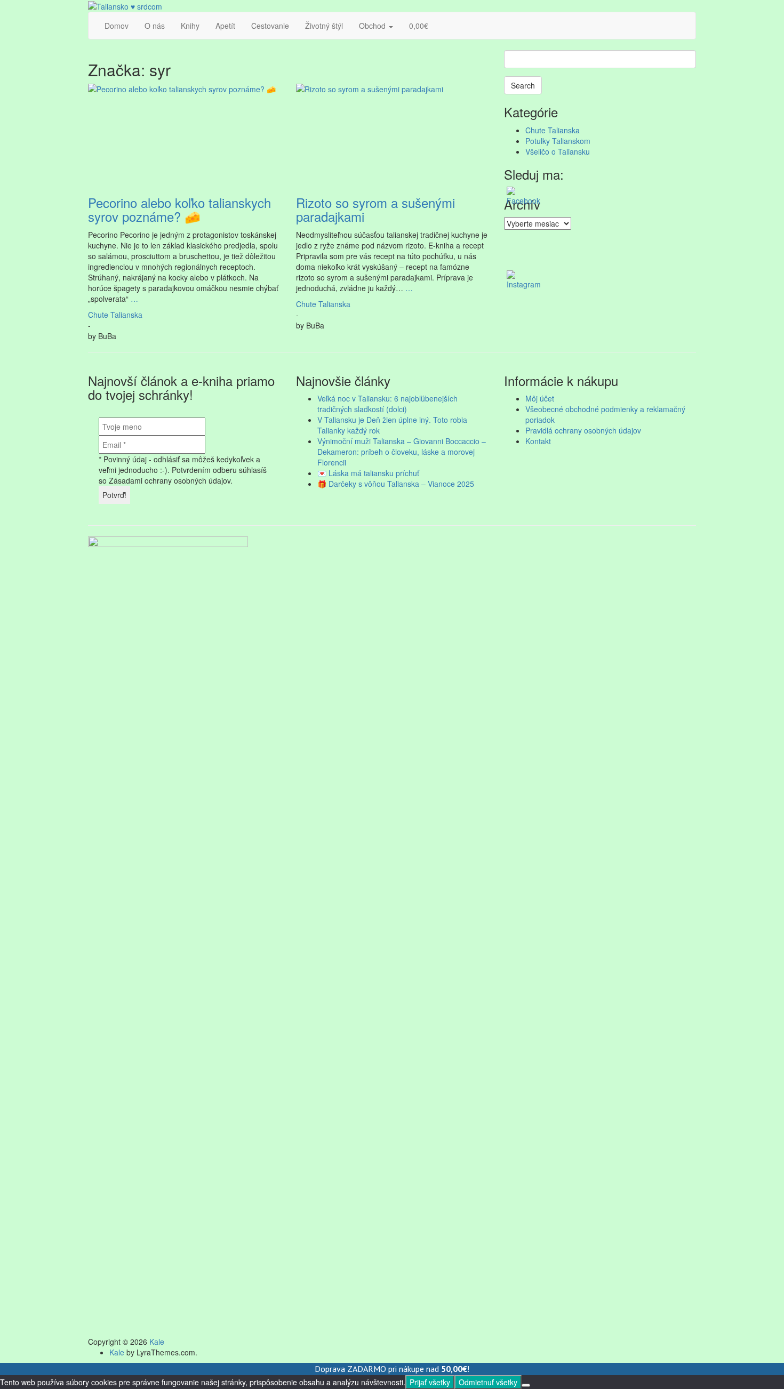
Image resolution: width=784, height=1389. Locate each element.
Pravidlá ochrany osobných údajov (583, 430)
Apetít (225, 25)
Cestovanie (270, 25)
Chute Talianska (115, 314)
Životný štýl (324, 25)
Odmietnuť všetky (488, 1382)
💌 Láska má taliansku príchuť (368, 473)
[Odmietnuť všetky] (526, 1385)
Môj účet (539, 398)
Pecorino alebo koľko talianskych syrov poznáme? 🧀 (179, 209)
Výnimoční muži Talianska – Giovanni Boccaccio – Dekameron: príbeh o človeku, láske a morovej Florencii (401, 452)
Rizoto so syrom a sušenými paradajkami (375, 209)
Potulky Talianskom (557, 140)
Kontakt (538, 441)
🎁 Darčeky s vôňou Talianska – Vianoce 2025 (395, 483)
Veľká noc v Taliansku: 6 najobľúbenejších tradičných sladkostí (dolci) (387, 403)
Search (523, 85)
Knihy (190, 25)
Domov (117, 25)
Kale (156, 1341)
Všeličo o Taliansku (557, 151)
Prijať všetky (430, 1382)
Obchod (373, 25)
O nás (155, 25)
